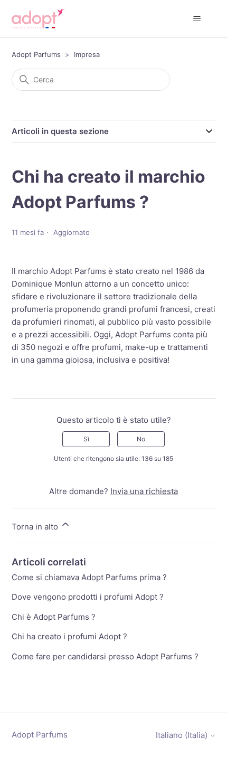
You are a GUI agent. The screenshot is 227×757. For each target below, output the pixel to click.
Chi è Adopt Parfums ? (54, 617)
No (141, 439)
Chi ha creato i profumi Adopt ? (69, 636)
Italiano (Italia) (183, 735)
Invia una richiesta (144, 491)
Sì (86, 439)
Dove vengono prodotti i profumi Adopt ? (88, 597)
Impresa (87, 54)
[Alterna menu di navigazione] (197, 19)
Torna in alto (36, 527)
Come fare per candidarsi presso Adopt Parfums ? (105, 656)
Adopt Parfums (36, 54)
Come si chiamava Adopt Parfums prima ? (89, 577)
